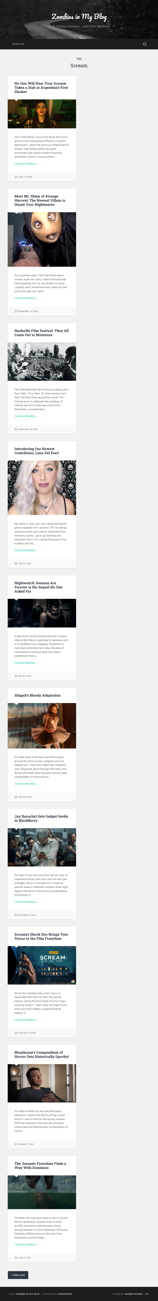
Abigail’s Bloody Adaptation (38, 695)
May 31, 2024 (24, 676)
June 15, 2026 (25, 177)
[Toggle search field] (145, 44)
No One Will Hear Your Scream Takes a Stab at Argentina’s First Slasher (41, 87)
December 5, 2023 (27, 915)
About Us (18, 44)
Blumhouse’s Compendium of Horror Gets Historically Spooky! (42, 1054)
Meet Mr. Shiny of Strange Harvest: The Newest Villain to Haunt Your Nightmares (40, 200)
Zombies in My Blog (79, 16)
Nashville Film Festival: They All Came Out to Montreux (42, 332)
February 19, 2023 (27, 1033)
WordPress (65, 1294)
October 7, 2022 (26, 1144)
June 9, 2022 (24, 1257)
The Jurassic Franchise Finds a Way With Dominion (40, 1165)
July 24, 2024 (24, 563)
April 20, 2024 (25, 797)
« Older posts (18, 1275)
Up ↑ (147, 1294)
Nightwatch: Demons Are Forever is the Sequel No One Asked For (38, 587)
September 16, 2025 (28, 311)
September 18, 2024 (28, 429)
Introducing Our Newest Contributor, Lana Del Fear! (37, 450)
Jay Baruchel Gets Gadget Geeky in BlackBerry (41, 818)
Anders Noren (133, 1294)
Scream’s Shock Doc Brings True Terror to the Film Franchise (41, 936)
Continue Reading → (26, 163)
